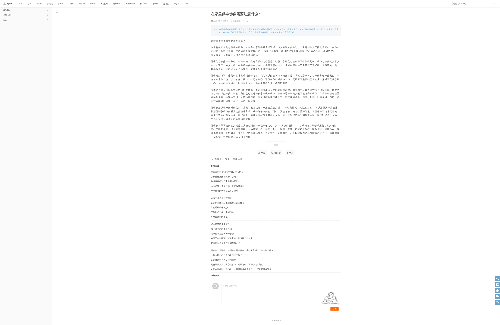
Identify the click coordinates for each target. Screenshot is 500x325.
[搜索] (495, 3)
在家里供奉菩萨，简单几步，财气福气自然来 (232, 238)
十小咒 (176, 3)
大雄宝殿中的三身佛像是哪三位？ (226, 255)
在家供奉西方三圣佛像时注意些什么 (227, 202)
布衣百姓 (236, 20)
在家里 (218, 159)
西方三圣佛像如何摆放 (221, 197)
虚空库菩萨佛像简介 (220, 224)
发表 (334, 308)
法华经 (71, 3)
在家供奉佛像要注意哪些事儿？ (225, 242)
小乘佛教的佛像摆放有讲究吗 (224, 190)
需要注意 (238, 159)
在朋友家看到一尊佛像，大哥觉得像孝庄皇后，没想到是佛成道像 (241, 269)
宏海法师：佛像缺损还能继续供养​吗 (227, 185)
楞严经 (60, 3)
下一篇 (290, 152)
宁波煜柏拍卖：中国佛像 (222, 212)
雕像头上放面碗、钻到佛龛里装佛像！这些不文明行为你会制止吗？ (242, 250)
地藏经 (155, 3)
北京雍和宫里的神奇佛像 (222, 233)
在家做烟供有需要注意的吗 (223, 259)
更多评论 (275, 320)
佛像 (227, 159)
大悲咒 (50, 3)
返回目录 (276, 152)
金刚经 (39, 3)
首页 (21, 3)
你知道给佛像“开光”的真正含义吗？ (227, 171)
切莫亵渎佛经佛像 (219, 216)
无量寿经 (116, 3)
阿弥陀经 (104, 3)
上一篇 (262, 152)
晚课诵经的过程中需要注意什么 (225, 181)
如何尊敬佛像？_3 (219, 207)
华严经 (92, 3)
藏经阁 (9, 3)
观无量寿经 (130, 3)
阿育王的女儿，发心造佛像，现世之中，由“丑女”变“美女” (237, 264)
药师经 (82, 3)
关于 (186, 3)
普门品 (166, 3)
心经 (29, 3)
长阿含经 (143, 3)
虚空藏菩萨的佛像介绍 (221, 228)
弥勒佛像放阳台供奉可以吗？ (224, 176)
